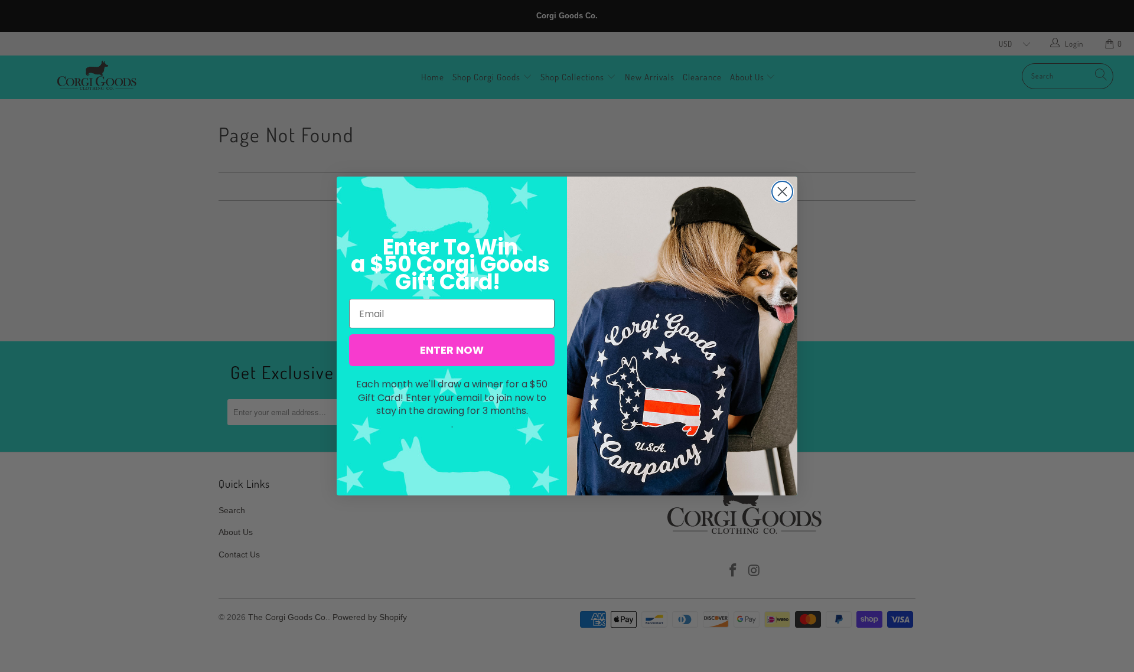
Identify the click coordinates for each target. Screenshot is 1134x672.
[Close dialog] (782, 191)
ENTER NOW (452, 349)
